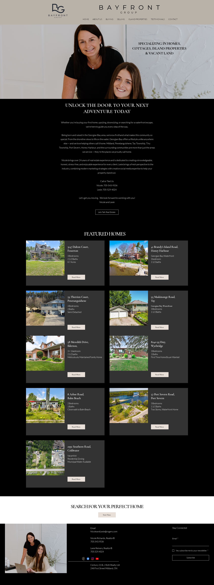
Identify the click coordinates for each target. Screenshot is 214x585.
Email (175, 538)
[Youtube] (97, 558)
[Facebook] (88, 558)
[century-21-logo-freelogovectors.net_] (83, 558)
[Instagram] (92, 558)
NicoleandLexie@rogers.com (103, 531)
